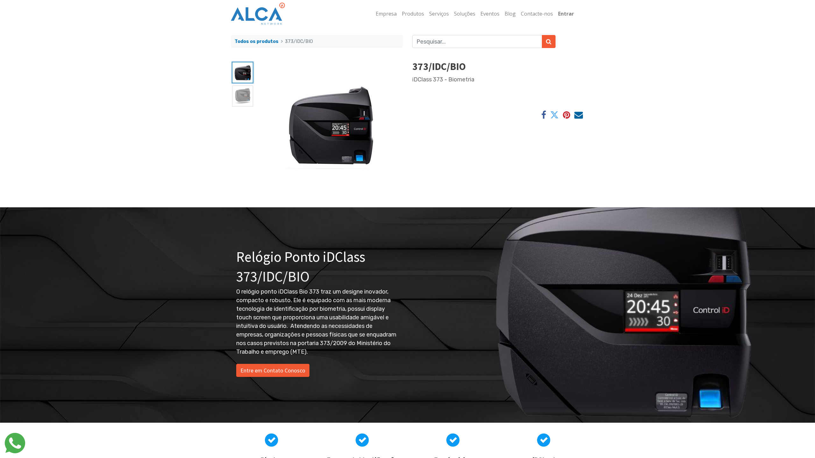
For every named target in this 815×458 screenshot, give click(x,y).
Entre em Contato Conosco (272, 370)
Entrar (566, 13)
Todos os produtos (257, 41)
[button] (268, 124)
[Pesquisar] (549, 41)
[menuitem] (386, 13)
